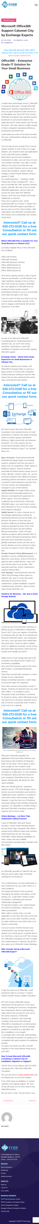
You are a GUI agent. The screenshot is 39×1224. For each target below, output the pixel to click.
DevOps (3, 1173)
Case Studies (5, 1191)
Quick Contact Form (23, 56)
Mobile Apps (4, 1170)
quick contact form (26, 1075)
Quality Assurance (6, 1176)
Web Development (6, 1167)
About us (3, 1184)
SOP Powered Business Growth (10, 1199)
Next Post (32, 1100)
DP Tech (7, 40)
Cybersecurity (5, 1211)
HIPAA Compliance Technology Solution (12, 1202)
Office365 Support (8, 20)
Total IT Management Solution (9, 1205)
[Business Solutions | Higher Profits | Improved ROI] (9, 4)
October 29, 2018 (21, 40)
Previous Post (8, 1100)
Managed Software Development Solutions (13, 1208)
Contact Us (4, 1187)
